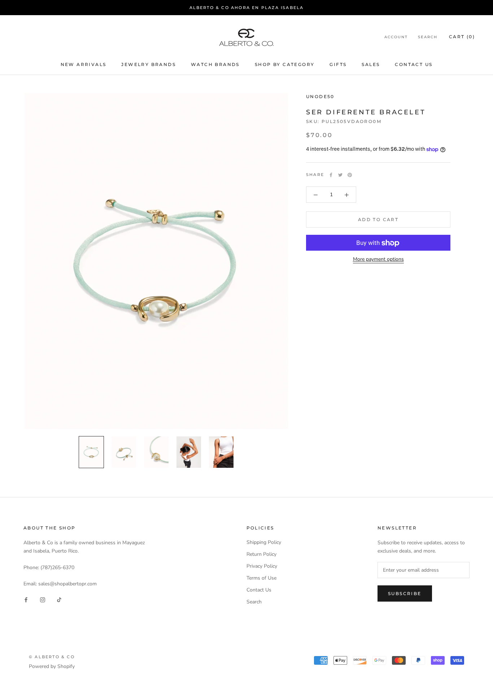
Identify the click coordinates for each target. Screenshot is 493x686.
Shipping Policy (264, 542)
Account (396, 37)
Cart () (462, 37)
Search (427, 37)
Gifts (338, 64)
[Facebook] (331, 175)
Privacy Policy (262, 566)
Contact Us (413, 64)
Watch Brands (215, 64)
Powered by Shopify (52, 666)
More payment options (378, 259)
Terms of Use (261, 578)
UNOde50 (320, 96)
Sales (371, 64)
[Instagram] (42, 599)
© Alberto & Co (52, 656)
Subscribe (405, 593)
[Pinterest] (350, 175)
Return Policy (261, 554)
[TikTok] (59, 599)
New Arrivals (83, 64)
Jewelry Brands (148, 64)
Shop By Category (284, 64)
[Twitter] (340, 175)
